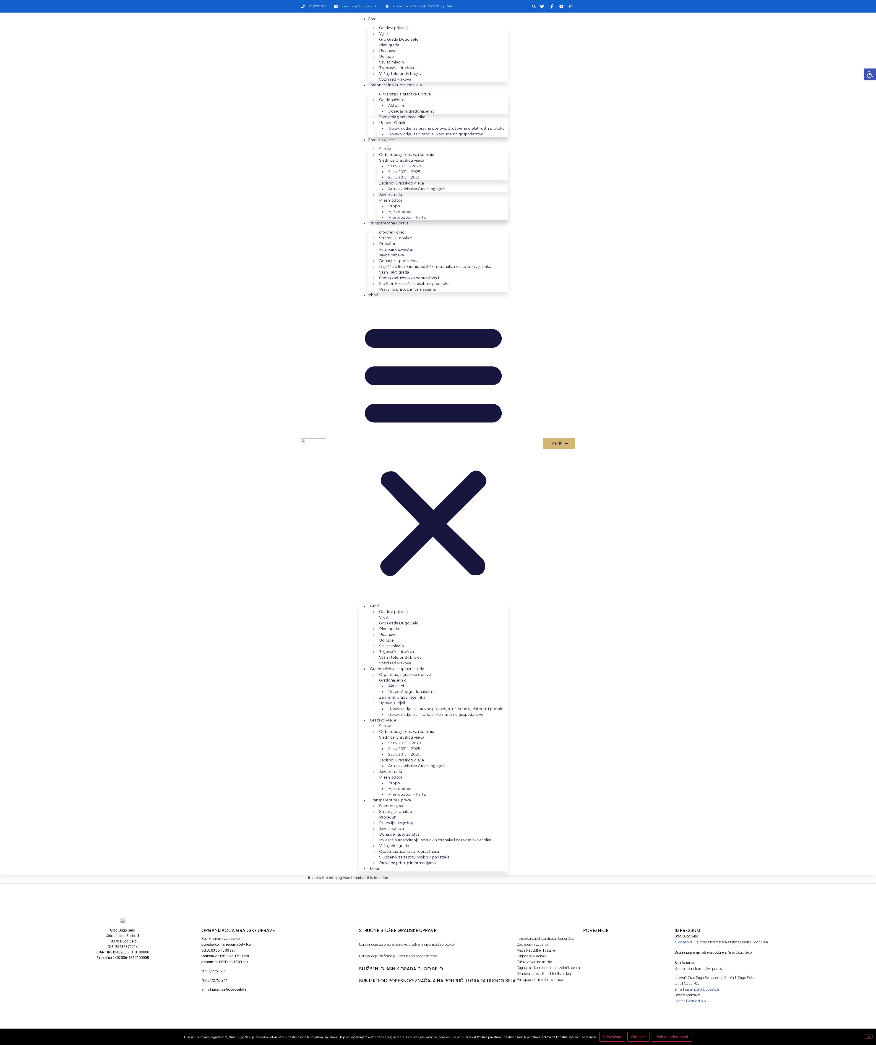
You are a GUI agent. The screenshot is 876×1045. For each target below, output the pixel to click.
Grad (372, 19)
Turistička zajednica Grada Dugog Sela (545, 938)
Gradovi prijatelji (393, 28)
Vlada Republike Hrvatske (536, 950)
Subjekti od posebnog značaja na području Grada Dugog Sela (437, 980)
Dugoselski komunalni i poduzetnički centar (549, 968)
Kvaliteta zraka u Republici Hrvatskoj (544, 973)
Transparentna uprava (388, 223)
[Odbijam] (869, 1036)
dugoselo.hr (683, 942)
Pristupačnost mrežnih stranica (540, 979)
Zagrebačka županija (532, 944)
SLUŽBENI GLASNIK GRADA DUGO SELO (401, 969)
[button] (533, 6)
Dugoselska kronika (531, 956)
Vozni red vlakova (395, 79)
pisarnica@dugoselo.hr (702, 989)
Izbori (373, 295)
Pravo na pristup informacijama (407, 289)
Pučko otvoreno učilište (534, 962)
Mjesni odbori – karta (407, 217)
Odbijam (638, 1036)
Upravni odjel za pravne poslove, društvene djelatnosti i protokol (406, 944)
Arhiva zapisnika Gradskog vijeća (417, 189)
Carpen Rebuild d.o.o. (691, 1001)
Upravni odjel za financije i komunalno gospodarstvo (435, 134)
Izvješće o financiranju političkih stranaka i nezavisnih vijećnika (435, 266)
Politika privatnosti (672, 1036)
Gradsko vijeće (381, 140)
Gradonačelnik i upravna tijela (395, 85)
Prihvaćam (612, 1036)
